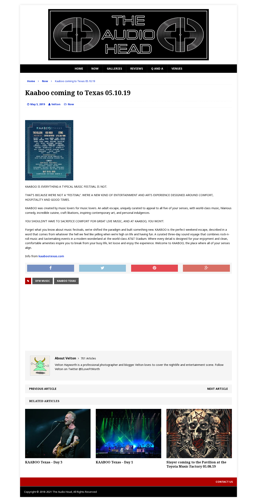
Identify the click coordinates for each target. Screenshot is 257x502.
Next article (217, 389)
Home (79, 68)
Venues (176, 68)
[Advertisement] (128, 317)
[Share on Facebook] (50, 268)
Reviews (136, 68)
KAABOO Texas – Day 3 (43, 462)
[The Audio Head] (128, 34)
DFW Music (42, 281)
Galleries (114, 68)
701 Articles (88, 358)
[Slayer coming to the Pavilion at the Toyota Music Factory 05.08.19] (199, 456)
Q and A (157, 68)
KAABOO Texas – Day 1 (114, 462)
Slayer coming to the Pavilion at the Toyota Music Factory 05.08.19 (196, 464)
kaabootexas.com (51, 256)
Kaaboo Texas (66, 281)
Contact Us (224, 481)
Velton (55, 104)
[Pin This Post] (154, 268)
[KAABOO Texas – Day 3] (58, 456)
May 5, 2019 (37, 104)
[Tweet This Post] (102, 268)
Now (95, 68)
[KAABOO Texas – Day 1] (128, 456)
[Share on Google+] (206, 268)
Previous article (42, 389)
